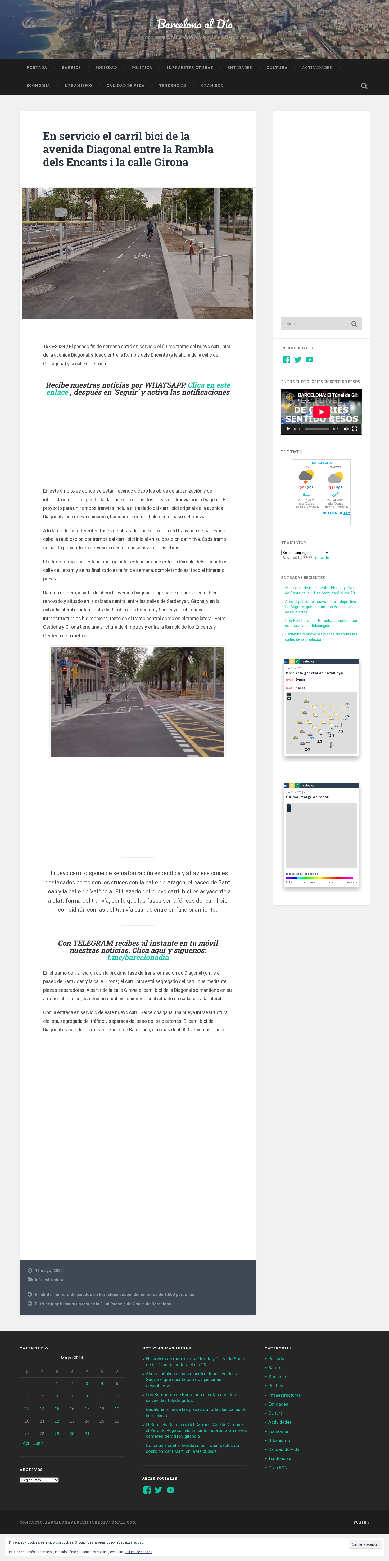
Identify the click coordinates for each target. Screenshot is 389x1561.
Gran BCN (212, 85)
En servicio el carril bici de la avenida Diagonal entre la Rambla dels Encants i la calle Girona (128, 149)
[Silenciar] (346, 429)
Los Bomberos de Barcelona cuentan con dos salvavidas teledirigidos (321, 623)
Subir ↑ (362, 1522)
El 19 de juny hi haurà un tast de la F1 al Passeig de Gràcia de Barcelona (103, 1303)
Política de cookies (138, 1552)
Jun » (38, 1443)
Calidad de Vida (125, 85)
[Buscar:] (321, 323)
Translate (321, 557)
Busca (364, 86)
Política (141, 67)
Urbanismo (78, 85)
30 (72, 1433)
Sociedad (106, 67)
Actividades (317, 67)
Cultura (277, 67)
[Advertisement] (137, 448)
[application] (321, 412)
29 (57, 1433)
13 (27, 1408)
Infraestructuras (190, 67)
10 (87, 1396)
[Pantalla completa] (354, 429)
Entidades (240, 67)
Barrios (71, 67)
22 (57, 1421)
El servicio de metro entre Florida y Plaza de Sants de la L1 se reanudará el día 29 (320, 590)
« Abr (25, 1443)
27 (27, 1433)
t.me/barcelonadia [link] (138, 957)
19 (117, 1408)
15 (57, 1408)
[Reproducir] (288, 429)
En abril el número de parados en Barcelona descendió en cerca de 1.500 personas (114, 1294)
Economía (38, 85)
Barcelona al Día (195, 23)
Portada (37, 67)
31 (87, 1433)
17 (87, 1408)
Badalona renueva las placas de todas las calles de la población (321, 637)
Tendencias (173, 85)
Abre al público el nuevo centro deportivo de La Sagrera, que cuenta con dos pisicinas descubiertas (323, 607)
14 (42, 1408)
